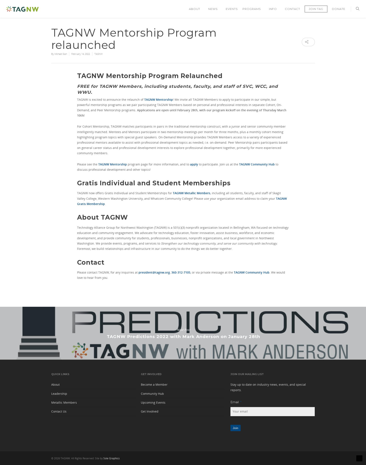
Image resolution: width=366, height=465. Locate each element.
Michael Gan (60, 53)
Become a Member (154, 384)
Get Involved (149, 411)
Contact (292, 9)
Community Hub (152, 394)
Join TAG (316, 9)
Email (235, 402)
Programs (252, 9)
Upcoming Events (153, 402)
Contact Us (59, 411)
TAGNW (98, 53)
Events (232, 9)
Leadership (59, 394)
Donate (338, 9)
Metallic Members (64, 402)
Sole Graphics (111, 458)
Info (273, 9)
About (194, 9)
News (213, 9)
